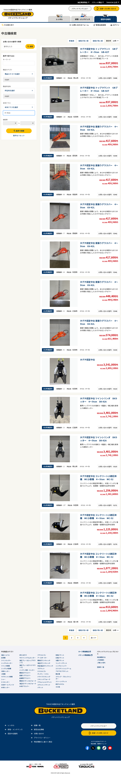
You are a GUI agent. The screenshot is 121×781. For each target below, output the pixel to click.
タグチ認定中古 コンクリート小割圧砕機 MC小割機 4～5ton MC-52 (98, 477)
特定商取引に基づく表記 (43, 742)
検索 (31, 46)
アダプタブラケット (62, 671)
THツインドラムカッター (27, 658)
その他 (58, 687)
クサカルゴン (41, 655)
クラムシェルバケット (44, 682)
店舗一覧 (37, 725)
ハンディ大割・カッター (27, 670)
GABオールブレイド (7, 685)
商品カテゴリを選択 (12, 74)
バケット (40, 687)
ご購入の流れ (101, 663)
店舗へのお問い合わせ (108, 8)
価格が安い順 (83, 41)
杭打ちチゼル (60, 684)
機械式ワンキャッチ (43, 660)
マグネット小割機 (7, 677)
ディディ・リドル (43, 674)
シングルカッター (7, 663)
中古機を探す (9, 25)
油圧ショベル (5, 655)
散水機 (58, 674)
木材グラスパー (24, 686)
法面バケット (60, 660)
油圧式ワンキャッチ (43, 663)
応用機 (3, 658)
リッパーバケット (61, 663)
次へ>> (93, 638)
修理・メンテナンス (15, 729)
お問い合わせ (39, 733)
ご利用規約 (100, 660)
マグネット (41, 668)
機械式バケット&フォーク (27, 681)
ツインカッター (6, 660)
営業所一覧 (100, 667)
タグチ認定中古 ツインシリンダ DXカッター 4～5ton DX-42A (98, 400)
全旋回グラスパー (25, 678)
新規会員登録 (101, 25)
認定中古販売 (13, 733)
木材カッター (5, 687)
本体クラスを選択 (11, 107)
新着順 (71, 41)
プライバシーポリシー (42, 737)
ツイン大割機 (5, 666)
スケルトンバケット (43, 685)
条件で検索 (20, 131)
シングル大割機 (6, 668)
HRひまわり (23, 655)
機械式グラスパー (25, 673)
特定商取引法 (101, 657)
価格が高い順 (98, 41)
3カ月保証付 (47, 78)
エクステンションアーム (63, 668)
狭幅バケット (60, 655)
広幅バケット (60, 658)
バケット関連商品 (84, 655)
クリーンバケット (61, 681)
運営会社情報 (39, 729)
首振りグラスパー (25, 675)
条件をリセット (19, 135)
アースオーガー (42, 658)
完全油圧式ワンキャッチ (45, 666)
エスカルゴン (41, 671)
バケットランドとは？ (80, 8)
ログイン (116, 25)
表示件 (108, 41)
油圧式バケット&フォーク (27, 684)
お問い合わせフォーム (80, 25)
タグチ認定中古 (87, 359)
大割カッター (5, 671)
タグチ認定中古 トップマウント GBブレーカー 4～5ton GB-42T (99, 50)
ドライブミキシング (43, 677)
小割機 (3, 674)
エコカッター (5, 682)
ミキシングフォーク (43, 679)
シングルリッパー (61, 666)
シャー (3, 679)
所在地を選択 (10, 90)
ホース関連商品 (83, 651)
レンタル (11, 725)
